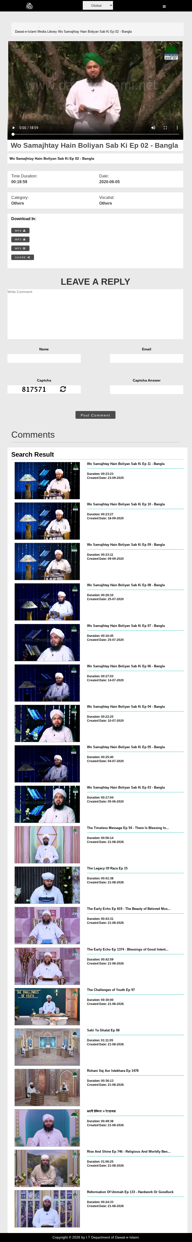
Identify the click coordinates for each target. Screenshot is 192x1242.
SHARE (21, 257)
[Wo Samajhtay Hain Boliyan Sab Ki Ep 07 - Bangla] (47, 642)
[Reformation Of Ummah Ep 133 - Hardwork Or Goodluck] (47, 1209)
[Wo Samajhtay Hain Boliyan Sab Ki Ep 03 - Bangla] (47, 804)
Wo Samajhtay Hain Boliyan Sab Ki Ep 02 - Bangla (95, 31)
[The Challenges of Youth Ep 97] (47, 1006)
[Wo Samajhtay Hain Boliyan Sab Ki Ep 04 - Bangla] (47, 723)
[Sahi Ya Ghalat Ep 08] (47, 1047)
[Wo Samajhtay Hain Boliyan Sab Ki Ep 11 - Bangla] (47, 480)
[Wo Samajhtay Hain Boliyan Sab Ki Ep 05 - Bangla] (47, 764)
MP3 (19, 239)
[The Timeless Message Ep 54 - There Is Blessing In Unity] (47, 844)
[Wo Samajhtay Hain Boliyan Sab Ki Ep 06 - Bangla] (47, 683)
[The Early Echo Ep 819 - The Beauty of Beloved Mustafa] (47, 925)
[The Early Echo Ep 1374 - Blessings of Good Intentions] (47, 966)
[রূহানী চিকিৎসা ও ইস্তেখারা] (47, 1128)
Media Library (47, 31)
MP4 (19, 230)
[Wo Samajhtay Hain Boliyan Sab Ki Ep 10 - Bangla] (47, 521)
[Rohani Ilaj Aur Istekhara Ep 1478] (47, 1087)
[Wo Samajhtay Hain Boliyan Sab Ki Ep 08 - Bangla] (47, 602)
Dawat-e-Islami (25, 31)
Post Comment (95, 415)
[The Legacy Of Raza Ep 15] (47, 885)
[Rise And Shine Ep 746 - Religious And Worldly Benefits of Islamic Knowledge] (47, 1168)
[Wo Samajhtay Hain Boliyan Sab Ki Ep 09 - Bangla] (47, 561)
